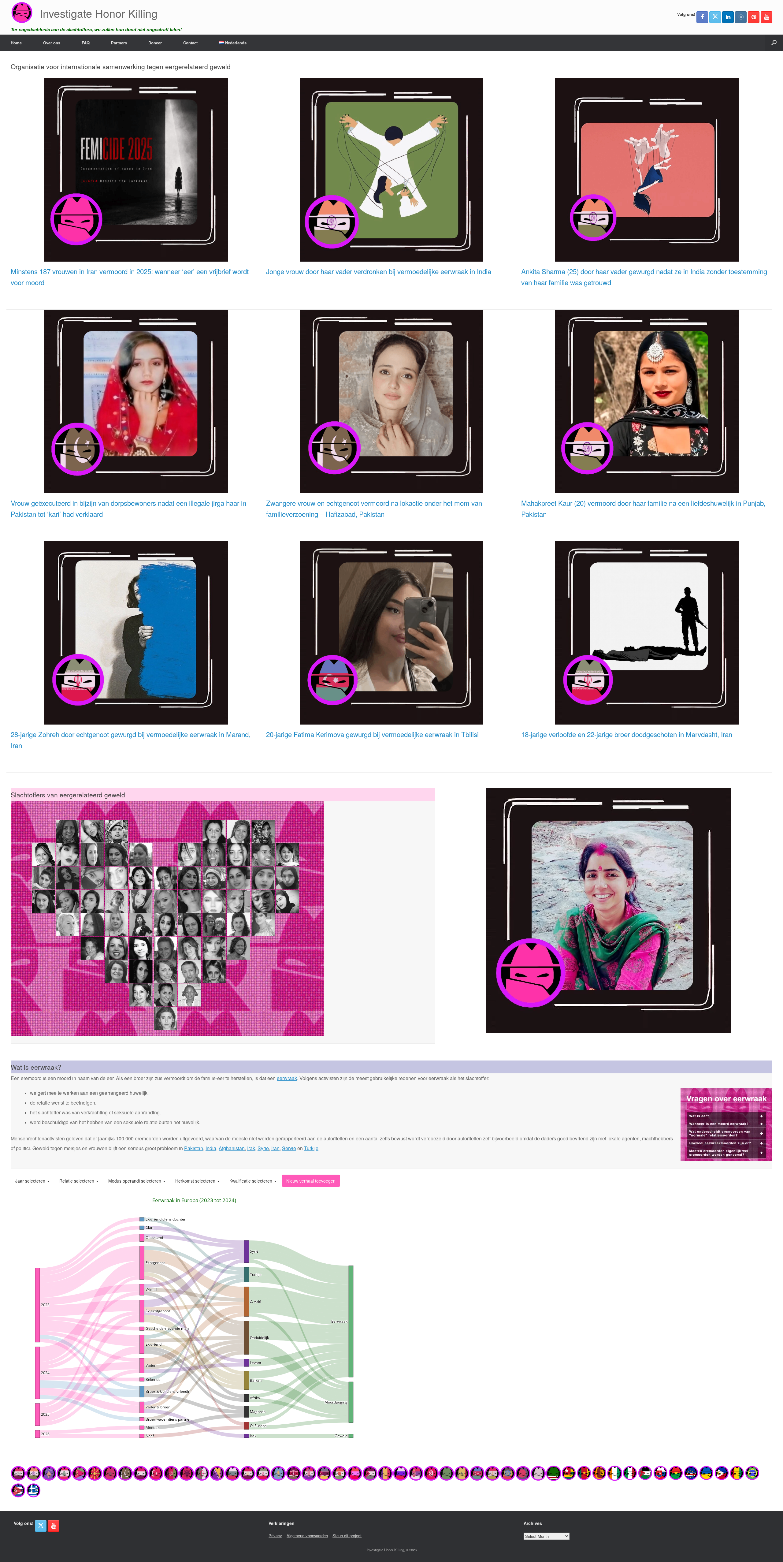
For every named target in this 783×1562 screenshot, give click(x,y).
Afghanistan (232, 1148)
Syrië (263, 1148)
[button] (774, 43)
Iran (275, 1148)
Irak (251, 1148)
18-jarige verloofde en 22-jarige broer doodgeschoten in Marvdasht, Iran (626, 734)
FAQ (86, 43)
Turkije (311, 1148)
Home (16, 43)
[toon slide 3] (752, 1023)
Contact (190, 43)
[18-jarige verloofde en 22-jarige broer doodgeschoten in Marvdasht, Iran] (647, 721)
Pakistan (193, 1148)
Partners (119, 43)
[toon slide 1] (743, 1023)
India (211, 1148)
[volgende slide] (764, 910)
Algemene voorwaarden (307, 1535)
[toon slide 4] (757, 1023)
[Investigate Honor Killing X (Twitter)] (715, 17)
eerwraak (287, 1078)
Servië (289, 1148)
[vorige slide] (453, 910)
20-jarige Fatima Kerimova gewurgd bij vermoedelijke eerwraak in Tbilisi (372, 734)
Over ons (51, 43)
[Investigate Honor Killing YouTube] (766, 17)
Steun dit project (347, 1535)
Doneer (155, 43)
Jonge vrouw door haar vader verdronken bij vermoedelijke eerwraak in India (378, 271)
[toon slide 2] (747, 1023)
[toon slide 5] (761, 1023)
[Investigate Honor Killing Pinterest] (753, 17)
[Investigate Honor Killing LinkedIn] (728, 17)
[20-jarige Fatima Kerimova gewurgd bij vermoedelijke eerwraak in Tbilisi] (391, 721)
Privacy (275, 1535)
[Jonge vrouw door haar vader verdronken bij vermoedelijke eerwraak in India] (391, 258)
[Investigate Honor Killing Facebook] (702, 17)
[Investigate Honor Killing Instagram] (741, 17)
